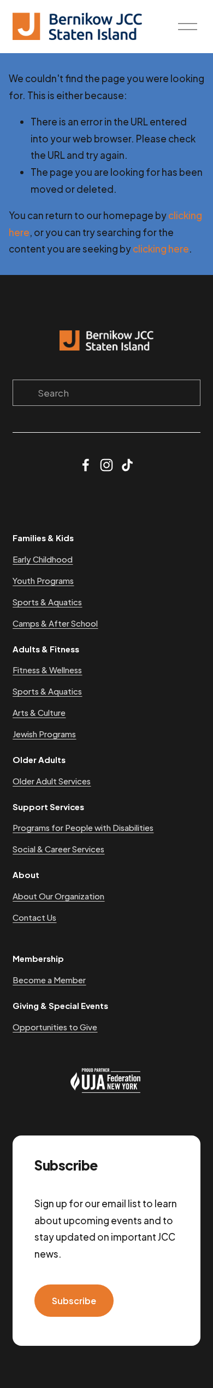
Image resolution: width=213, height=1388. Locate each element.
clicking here (161, 249)
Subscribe (74, 1300)
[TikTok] (127, 465)
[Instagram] (106, 465)
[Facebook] (85, 465)
